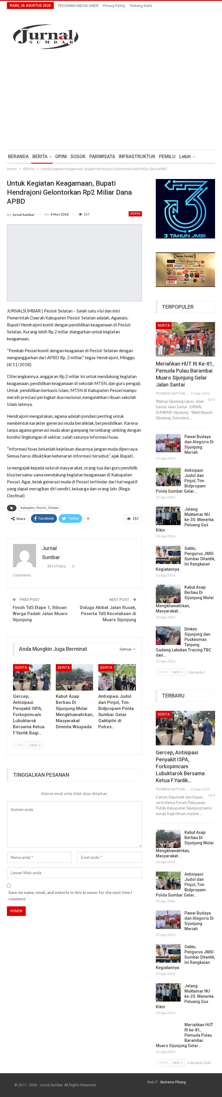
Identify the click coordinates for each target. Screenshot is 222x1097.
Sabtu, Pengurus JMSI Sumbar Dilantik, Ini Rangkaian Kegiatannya (185, 559)
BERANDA (18, 156)
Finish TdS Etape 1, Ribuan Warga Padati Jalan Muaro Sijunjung (40, 613)
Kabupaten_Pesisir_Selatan (40, 507)
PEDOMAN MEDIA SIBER (78, 5)
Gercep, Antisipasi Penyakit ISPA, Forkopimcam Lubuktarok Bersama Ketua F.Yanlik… (180, 766)
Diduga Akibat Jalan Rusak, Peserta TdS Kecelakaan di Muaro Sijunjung (108, 613)
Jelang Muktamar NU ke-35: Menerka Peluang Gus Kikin (185, 519)
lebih (185, 156)
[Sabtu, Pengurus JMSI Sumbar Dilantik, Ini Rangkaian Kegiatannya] (168, 555)
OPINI (61, 156)
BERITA (39, 156)
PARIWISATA (102, 156)
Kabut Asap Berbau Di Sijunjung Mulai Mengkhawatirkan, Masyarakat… (185, 599)
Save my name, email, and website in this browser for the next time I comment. (70, 895)
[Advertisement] (111, 100)
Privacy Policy (114, 5)
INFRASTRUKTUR (137, 156)
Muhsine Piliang (173, 1082)
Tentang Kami (141, 5)
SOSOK (78, 156)
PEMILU (167, 156)
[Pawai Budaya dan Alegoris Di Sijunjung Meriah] (168, 443)
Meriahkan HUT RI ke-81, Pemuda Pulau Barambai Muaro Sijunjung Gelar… (184, 1035)
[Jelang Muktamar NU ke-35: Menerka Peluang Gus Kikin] (168, 516)
